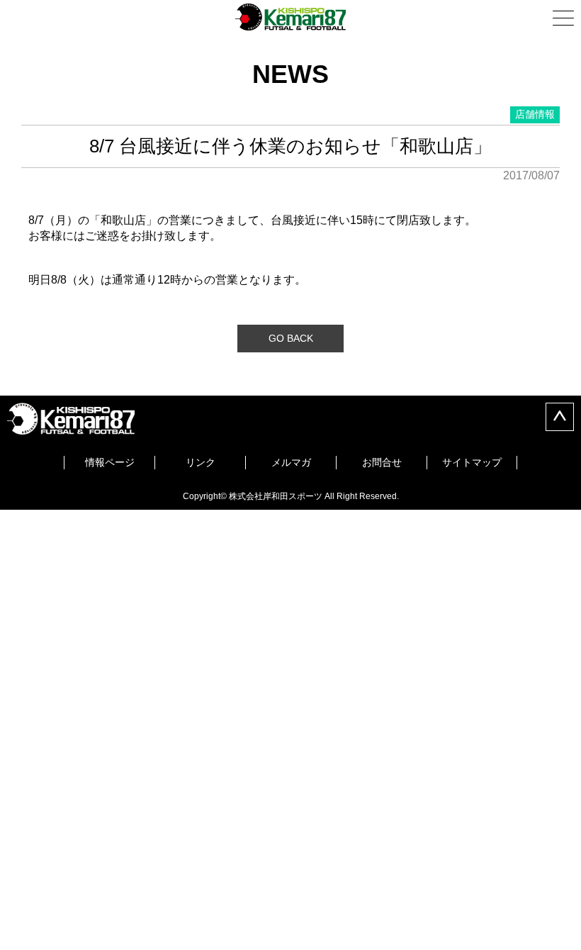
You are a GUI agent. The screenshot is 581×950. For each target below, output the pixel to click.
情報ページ (110, 462)
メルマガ (291, 462)
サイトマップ (472, 462)
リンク (200, 462)
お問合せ (382, 462)
